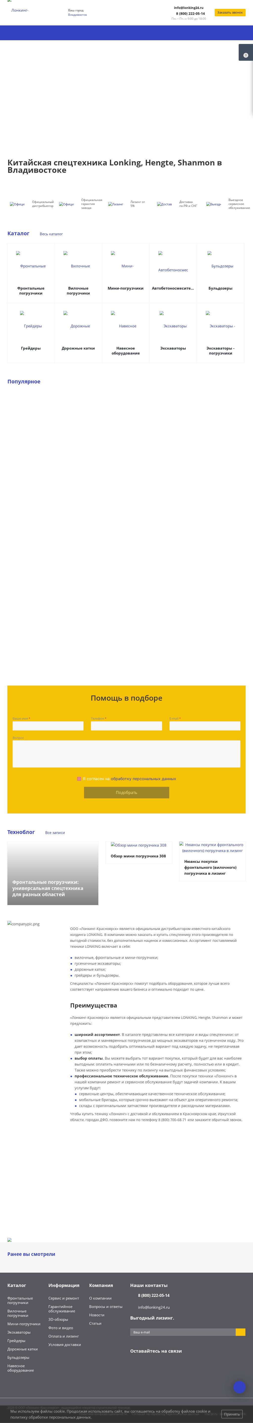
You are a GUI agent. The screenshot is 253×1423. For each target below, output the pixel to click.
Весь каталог (51, 233)
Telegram (147, 1366)
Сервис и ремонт (63, 1298)
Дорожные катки (78, 348)
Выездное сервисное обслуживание (239, 204)
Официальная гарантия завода (91, 204)
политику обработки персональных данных (50, 1417)
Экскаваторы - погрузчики (220, 351)
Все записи (55, 832)
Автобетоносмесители (173, 288)
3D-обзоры (58, 1319)
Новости (97, 1314)
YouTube (160, 1366)
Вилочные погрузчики (78, 291)
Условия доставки (64, 1344)
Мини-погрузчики (126, 288)
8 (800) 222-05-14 (190, 13)
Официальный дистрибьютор (43, 204)
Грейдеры (31, 348)
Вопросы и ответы (106, 1306)
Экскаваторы (173, 348)
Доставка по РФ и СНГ (188, 204)
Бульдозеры (220, 288)
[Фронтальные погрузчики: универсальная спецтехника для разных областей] (52, 873)
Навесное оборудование (126, 351)
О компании (100, 1298)
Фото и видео (60, 1327)
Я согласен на (129, 778)
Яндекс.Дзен (172, 1366)
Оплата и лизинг (63, 1336)
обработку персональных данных (143, 778)
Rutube (185, 1366)
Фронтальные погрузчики (30, 291)
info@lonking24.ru (189, 7)
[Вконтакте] (135, 1366)
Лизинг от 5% (137, 204)
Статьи (95, 1323)
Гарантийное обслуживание (61, 1308)
